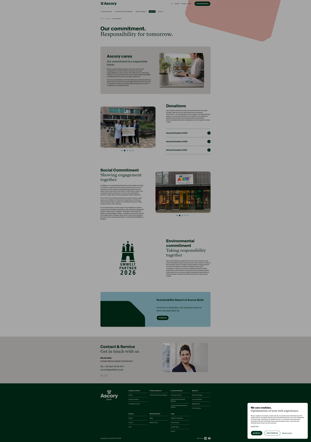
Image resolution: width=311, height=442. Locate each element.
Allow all (256, 433)
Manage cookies (287, 433)
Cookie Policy (255, 426)
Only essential (272, 433)
